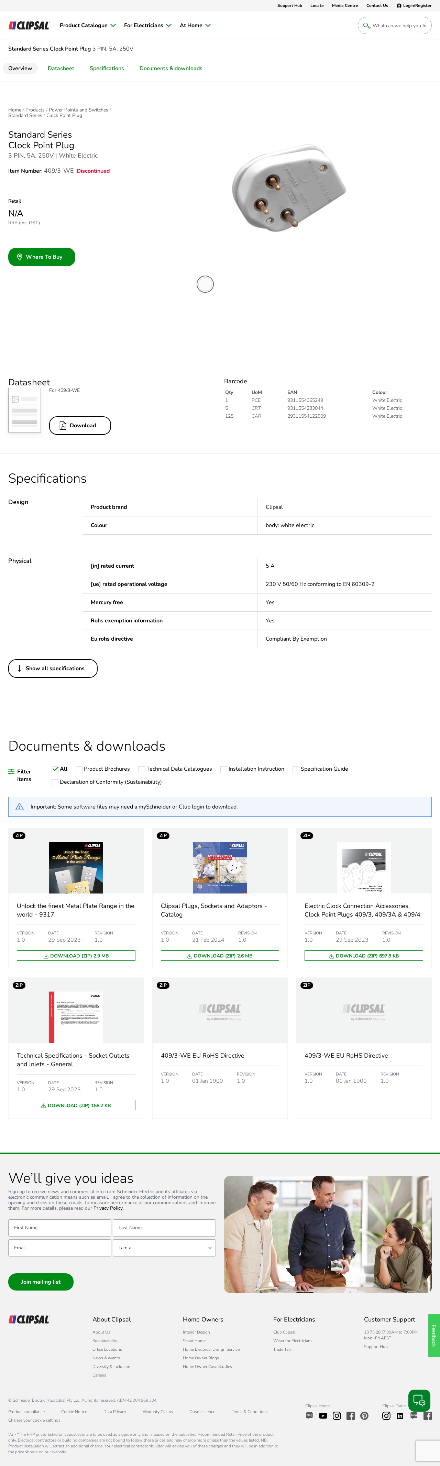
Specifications (107, 68)
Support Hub (376, 1346)
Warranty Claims (158, 1411)
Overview (20, 68)
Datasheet (61, 68)
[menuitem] (88, 25)
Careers (99, 1375)
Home (14, 110)
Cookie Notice (74, 1411)
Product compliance (26, 1411)
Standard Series (25, 115)
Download (83, 425)
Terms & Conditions (250, 1411)
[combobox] (164, 1247)
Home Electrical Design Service (211, 1349)
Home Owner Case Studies (207, 1366)
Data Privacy (114, 1411)
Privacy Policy (108, 1208)
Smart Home (194, 1341)
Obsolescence (202, 1411)
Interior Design (196, 1332)
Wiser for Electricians (292, 1341)
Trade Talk (282, 1349)
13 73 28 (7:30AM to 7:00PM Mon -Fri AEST (391, 1335)
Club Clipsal (284, 1332)
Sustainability (104, 1341)
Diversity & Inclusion (111, 1366)
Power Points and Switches (78, 110)
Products (35, 110)
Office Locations (107, 1349)
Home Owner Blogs (201, 1358)
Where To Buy (44, 257)
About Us (101, 1332)
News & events (106, 1358)
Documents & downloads (171, 68)
